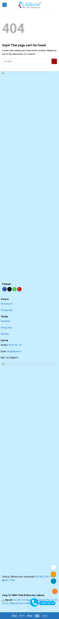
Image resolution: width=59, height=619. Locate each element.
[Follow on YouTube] (19, 289)
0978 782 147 (15, 345)
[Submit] (54, 61)
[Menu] (4, 5)
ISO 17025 (10, 580)
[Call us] (14, 289)
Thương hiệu (6, 310)
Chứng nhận (6, 327)
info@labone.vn (14, 351)
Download (5, 321)
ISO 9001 (39, 576)
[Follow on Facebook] (4, 289)
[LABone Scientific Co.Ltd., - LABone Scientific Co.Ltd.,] (29, 5)
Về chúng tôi (6, 303)
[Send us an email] (9, 289)
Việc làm (5, 334)
